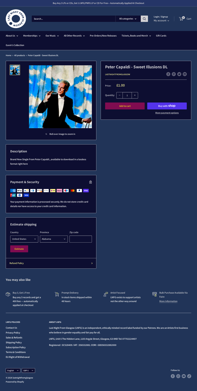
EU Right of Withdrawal (18, 357)
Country (14, 232)
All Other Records (73, 35)
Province (44, 232)
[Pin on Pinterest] (174, 74)
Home (8, 55)
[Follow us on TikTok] (189, 376)
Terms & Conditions (16, 352)
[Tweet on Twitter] (179, 74)
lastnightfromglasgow (117, 74)
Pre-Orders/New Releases (103, 35)
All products (19, 55)
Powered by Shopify (15, 381)
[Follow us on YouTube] (184, 376)
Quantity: (110, 95)
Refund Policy (17, 263)
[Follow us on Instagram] (178, 376)
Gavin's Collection (15, 45)
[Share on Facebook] (168, 74)
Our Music (51, 35)
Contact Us (11, 327)
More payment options (167, 112)
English (10, 370)
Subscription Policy (16, 347)
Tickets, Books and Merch (135, 35)
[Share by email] (185, 74)
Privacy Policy (13, 332)
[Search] (144, 19)
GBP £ (26, 370)
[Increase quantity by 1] (135, 95)
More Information (168, 301)
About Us (10, 35)
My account (160, 20)
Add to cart (125, 105)
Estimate (19, 248)
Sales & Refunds (14, 337)
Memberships (30, 35)
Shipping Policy (14, 342)
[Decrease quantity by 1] (120, 95)
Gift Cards (161, 35)
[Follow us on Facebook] (173, 376)
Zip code (74, 232)
